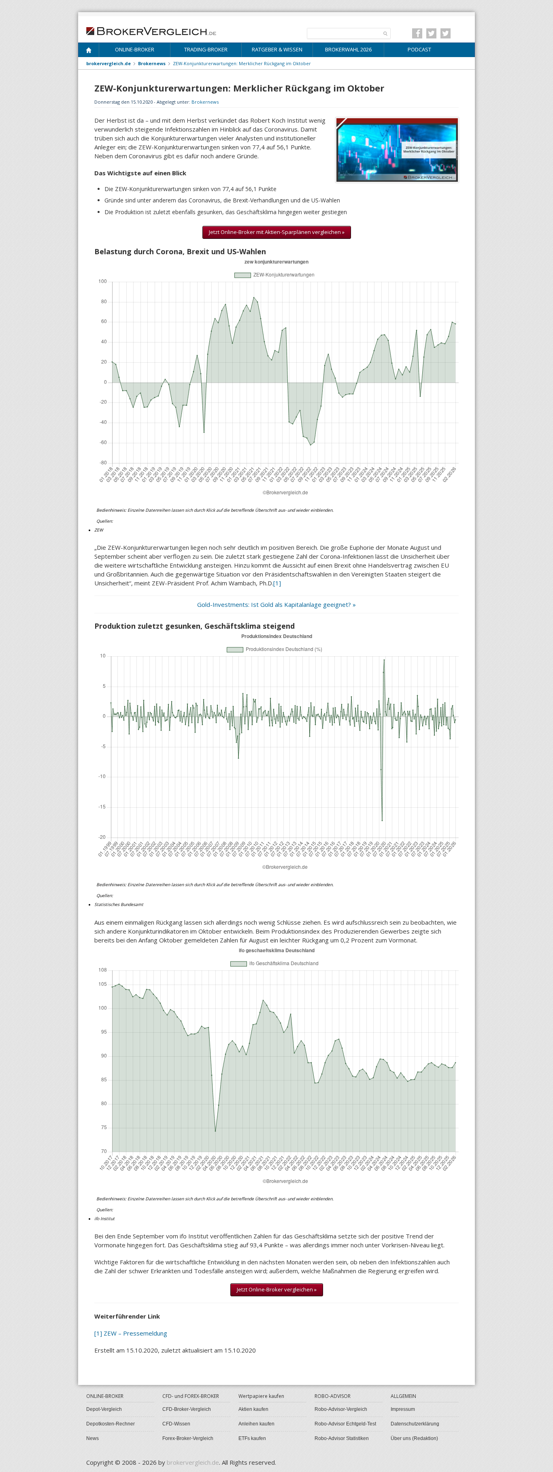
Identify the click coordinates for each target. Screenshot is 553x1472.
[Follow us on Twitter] (431, 33)
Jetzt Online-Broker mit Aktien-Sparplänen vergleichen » (277, 232)
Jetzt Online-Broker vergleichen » (277, 1289)
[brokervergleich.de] (155, 30)
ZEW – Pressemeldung (135, 1333)
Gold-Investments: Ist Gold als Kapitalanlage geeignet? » (276, 604)
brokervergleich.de (108, 63)
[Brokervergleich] (89, 51)
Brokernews (205, 102)
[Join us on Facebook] (417, 33)
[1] (277, 583)
